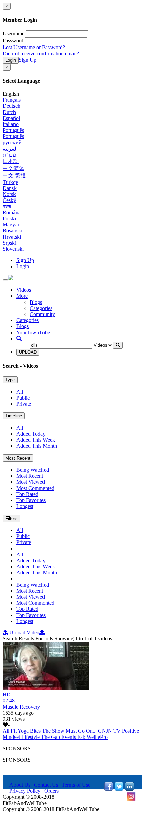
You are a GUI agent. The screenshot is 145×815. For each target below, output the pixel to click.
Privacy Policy (24, 791)
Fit (14, 731)
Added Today (31, 434)
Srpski (9, 243)
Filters (11, 518)
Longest (24, 506)
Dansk (10, 188)
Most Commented (35, 488)
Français (12, 100)
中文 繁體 (14, 175)
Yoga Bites (30, 731)
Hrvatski (12, 237)
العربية (10, 149)
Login (10, 60)
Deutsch (11, 106)
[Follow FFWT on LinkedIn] (129, 789)
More (22, 296)
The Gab (51, 737)
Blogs (36, 302)
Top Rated (27, 494)
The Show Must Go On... (70, 731)
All (19, 392)
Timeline (13, 415)
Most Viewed (30, 482)
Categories (41, 308)
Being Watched (32, 470)
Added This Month (36, 446)
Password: (14, 40)
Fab (82, 737)
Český (9, 200)
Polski (9, 218)
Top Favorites (31, 500)
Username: (14, 33)
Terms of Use (76, 785)
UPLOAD (28, 352)
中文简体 (13, 168)
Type (10, 379)
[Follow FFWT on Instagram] (131, 799)
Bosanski (12, 230)
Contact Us (46, 785)
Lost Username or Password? (34, 47)
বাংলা (7, 206)
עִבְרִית (9, 155)
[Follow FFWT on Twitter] (119, 789)
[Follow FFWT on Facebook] (108, 789)
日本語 (11, 161)
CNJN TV (110, 731)
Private (23, 404)
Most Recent (17, 458)
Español (11, 118)
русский (12, 142)
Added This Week (35, 440)
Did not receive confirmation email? (41, 53)
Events (69, 737)
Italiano (11, 124)
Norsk (9, 194)
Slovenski (13, 249)
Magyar (11, 224)
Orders (51, 791)
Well (92, 737)
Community (42, 314)
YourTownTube (33, 332)
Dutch (9, 112)
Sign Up (27, 60)
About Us (19, 785)
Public (23, 398)
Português (13, 130)
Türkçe (10, 182)
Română (12, 212)
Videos (23, 290)
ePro (103, 737)
